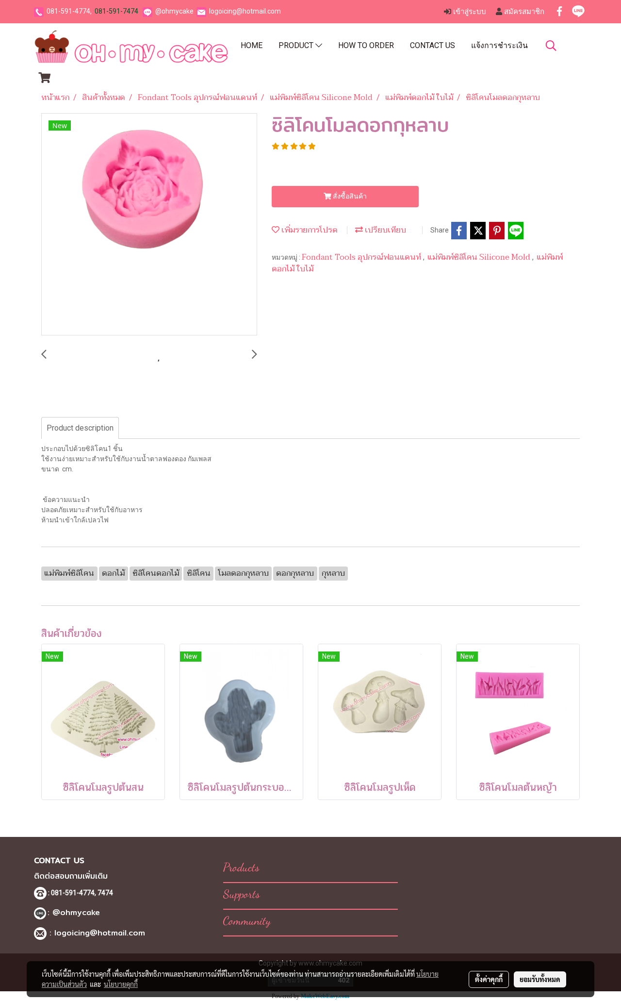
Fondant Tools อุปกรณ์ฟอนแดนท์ (362, 257)
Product (296, 45)
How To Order (366, 45)
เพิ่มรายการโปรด (308, 230)
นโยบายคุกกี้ (121, 984)
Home (251, 45)
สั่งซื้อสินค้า (349, 196)
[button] (551, 45)
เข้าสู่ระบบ (468, 11)
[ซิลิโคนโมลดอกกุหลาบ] (149, 225)
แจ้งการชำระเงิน (499, 45)
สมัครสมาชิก (523, 11)
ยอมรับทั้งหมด (540, 979)
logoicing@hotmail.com (245, 11)
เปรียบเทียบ (384, 230)
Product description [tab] (80, 428)
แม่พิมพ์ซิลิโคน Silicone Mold (479, 257)
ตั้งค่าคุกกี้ (489, 979)
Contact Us (432, 45)
